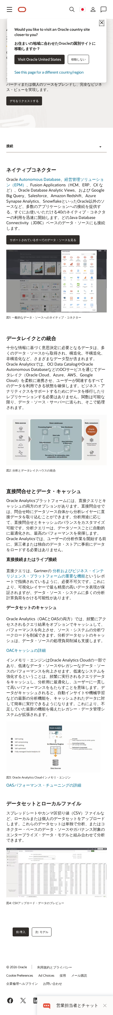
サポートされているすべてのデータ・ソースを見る (43, 240)
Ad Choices (46, 975)
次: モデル (41, 932)
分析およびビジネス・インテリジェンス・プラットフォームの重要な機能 (55, 573)
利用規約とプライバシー (54, 967)
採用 (63, 975)
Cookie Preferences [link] (19, 975)
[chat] (46, 1005)
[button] (9, 9)
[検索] (72, 9)
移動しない (78, 59)
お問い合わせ (52, 983)
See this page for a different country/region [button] (49, 72)
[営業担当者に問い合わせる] (103, 9)
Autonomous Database (39, 179)
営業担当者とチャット (77, 1005)
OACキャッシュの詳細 (26, 650)
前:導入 (20, 932)
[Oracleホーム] (22, 9)
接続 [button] (9, 146)
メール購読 (79, 975)
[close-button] (104, 1005)
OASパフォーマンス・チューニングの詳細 (43, 785)
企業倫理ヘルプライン (22, 983)
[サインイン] (93, 9)
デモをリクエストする (24, 101)
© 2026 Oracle (16, 967)
